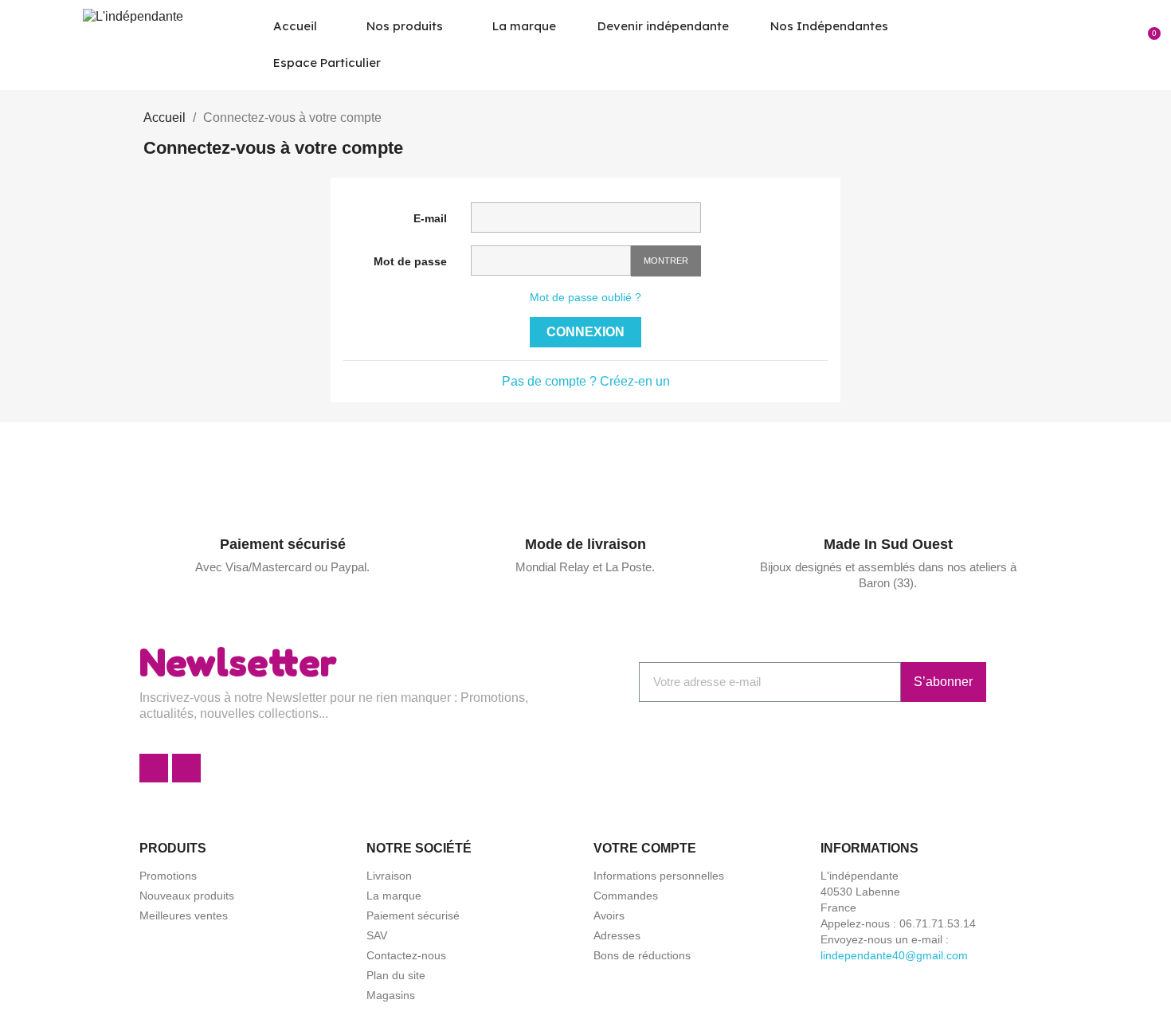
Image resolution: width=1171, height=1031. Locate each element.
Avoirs (609, 915)
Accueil (295, 25)
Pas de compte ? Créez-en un (586, 381)
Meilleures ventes (183, 915)
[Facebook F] (153, 768)
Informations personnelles (658, 875)
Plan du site (395, 975)
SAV (376, 935)
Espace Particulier (327, 62)
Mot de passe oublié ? (585, 297)
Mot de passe (410, 261)
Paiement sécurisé (283, 544)
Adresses (616, 935)
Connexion (585, 332)
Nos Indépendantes (829, 25)
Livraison (389, 875)
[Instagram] (186, 768)
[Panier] (1149, 44)
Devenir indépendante (663, 25)
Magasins (390, 995)
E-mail (430, 218)
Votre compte (644, 848)
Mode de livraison (585, 544)
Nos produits (404, 25)
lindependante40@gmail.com (894, 955)
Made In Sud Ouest (888, 544)
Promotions (168, 875)
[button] (1095, 44)
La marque (524, 25)
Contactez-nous (406, 955)
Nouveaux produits (186, 895)
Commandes (625, 895)
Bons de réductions (642, 955)
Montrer (666, 260)
